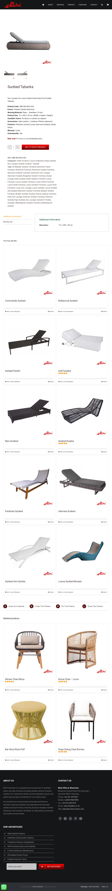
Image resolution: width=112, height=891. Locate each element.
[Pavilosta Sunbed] (29, 482)
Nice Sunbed (11, 441)
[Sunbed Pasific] (29, 341)
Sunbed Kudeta (66, 441)
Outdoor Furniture (49, 194)
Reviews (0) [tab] (8, 222)
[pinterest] (76, 819)
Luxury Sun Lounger (23, 188)
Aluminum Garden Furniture (43, 170)
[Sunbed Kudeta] (83, 412)
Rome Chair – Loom (68, 679)
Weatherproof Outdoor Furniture (28, 203)
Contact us (21, 139)
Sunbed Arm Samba (15, 581)
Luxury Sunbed (38, 188)
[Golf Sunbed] (83, 341)
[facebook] (60, 819)
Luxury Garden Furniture (25, 182)
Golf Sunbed (64, 371)
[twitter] (65, 819)
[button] (102, 5)
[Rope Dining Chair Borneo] (83, 720)
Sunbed (21, 164)
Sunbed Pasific (12, 371)
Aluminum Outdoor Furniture (19, 173)
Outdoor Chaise (35, 194)
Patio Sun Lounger (15, 197)
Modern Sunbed (21, 194)
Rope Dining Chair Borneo (71, 749)
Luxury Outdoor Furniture (36, 185)
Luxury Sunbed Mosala (69, 581)
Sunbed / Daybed (32, 164)
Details (51, 311)
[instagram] (70, 819)
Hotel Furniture (23, 161)
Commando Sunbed (15, 300)
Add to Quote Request (35, 147)
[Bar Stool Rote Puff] (29, 720)
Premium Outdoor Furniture (34, 197)
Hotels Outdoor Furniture (35, 179)
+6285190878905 (93, 887)
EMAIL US (105, 887)
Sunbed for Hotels (44, 200)
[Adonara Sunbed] (83, 482)
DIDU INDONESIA (38, 887)
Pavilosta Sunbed (14, 511)
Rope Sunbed (50, 161)
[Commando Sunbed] (29, 271)
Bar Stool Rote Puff (15, 749)
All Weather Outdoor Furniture (24, 167)
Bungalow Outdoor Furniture (34, 176)
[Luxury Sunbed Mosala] (83, 552)
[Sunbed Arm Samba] (29, 552)
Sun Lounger (13, 164)
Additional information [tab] (12, 216)
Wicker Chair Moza (14, 679)
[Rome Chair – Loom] (83, 650)
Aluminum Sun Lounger (40, 173)
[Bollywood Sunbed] (83, 271)
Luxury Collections (37, 161)
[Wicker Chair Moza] (29, 650)
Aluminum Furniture (23, 170)
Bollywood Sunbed (67, 300)
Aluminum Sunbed (15, 176)
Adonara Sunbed (66, 511)
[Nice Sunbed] (29, 412)
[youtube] (81, 819)
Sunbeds (11, 203)
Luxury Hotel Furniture (16, 185)
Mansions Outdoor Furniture (29, 191)
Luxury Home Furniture (44, 182)
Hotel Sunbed (19, 179)
